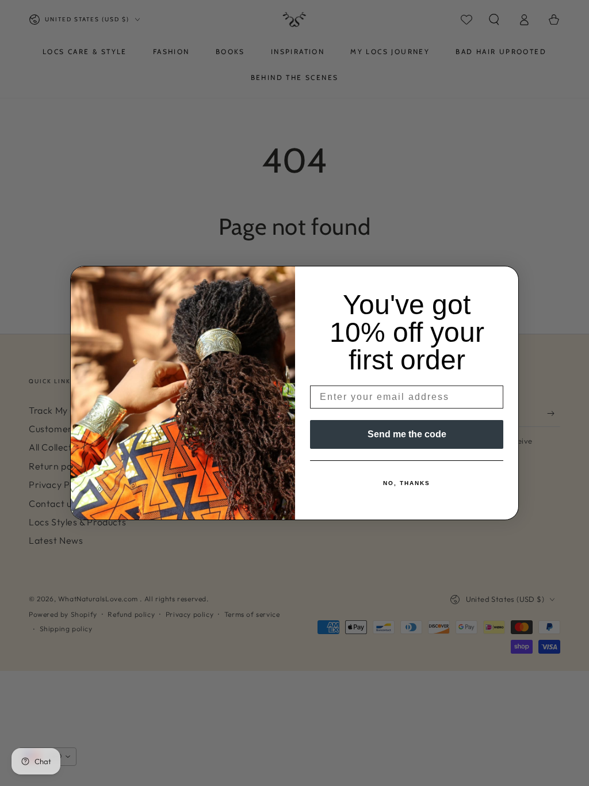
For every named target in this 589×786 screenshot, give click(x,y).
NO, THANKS (406, 483)
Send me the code (407, 434)
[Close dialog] (506, 278)
